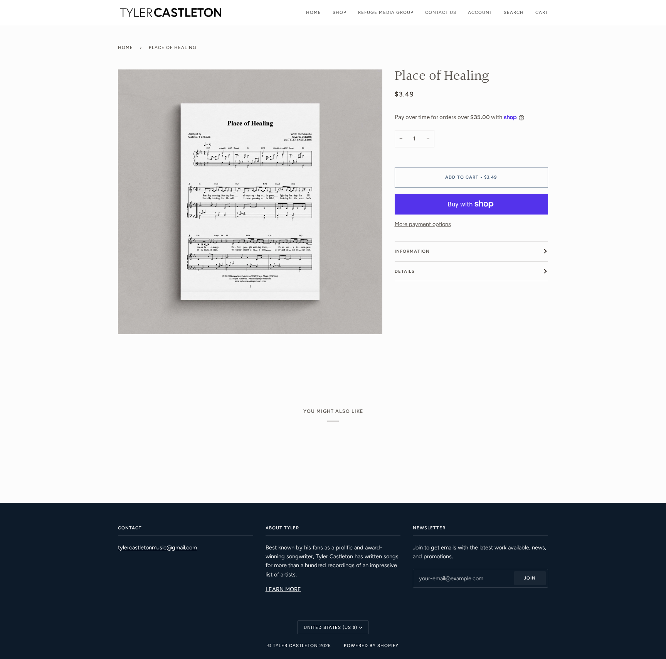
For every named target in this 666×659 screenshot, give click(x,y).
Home (125, 47)
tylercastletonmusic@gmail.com (157, 547)
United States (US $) (330, 627)
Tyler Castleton (295, 645)
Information (412, 251)
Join (530, 578)
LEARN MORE (283, 589)
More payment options (423, 224)
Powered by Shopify (371, 645)
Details (405, 271)
